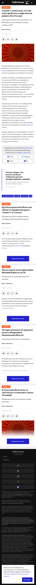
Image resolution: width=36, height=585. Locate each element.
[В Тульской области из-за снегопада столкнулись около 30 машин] (3, 416)
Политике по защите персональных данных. (13, 503)
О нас (5, 456)
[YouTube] (18, 471)
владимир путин (7, 196)
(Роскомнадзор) (18, 494)
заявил (4, 70)
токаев (17, 196)
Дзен (25, 152)
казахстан (24, 196)
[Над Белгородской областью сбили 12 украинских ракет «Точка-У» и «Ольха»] (3, 233)
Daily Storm (18, 2)
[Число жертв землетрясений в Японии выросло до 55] (3, 293)
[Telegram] (18, 465)
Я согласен (27, 579)
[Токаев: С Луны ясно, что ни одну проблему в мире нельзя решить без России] (3, 39)
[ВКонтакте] (18, 476)
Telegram (20, 152)
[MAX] (18, 487)
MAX (27, 148)
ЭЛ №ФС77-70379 (6, 495)
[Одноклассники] (18, 481)
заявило (18, 246)
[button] (3, 3)
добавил (30, 125)
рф (30, 196)
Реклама (6, 460)
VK (29, 152)
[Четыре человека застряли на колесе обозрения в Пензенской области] (3, 353)
